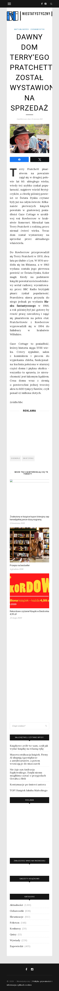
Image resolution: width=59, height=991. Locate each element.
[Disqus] (29, 672)
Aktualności (21, 29)
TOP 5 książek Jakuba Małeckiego (29, 790)
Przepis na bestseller (20, 565)
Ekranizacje (16, 916)
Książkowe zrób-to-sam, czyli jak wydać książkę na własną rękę (29, 747)
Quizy (13, 934)
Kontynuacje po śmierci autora (28, 784)
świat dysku (28, 458)
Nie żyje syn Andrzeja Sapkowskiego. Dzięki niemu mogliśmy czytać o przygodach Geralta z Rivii (28, 774)
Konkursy (15, 928)
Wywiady (15, 940)
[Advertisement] (29, 433)
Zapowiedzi (16, 946)
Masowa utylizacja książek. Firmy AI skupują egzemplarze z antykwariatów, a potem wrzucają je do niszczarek (29, 759)
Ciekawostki (38, 29)
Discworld (15, 458)
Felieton (14, 922)
